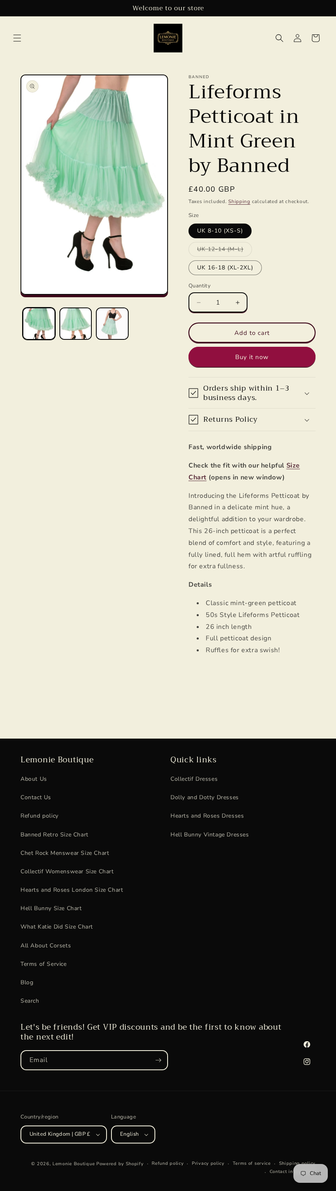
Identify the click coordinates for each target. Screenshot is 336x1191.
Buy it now (252, 357)
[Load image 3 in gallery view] (112, 323)
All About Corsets (45, 945)
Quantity (199, 285)
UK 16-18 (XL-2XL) (225, 267)
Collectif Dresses (194, 779)
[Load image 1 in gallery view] (39, 323)
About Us (33, 779)
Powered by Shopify (120, 1164)
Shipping (239, 201)
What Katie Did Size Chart (56, 927)
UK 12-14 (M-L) (224, 251)
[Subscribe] (158, 1060)
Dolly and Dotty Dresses (204, 797)
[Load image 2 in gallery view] (75, 323)
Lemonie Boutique (73, 1164)
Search (29, 1001)
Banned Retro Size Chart (54, 834)
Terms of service (252, 1163)
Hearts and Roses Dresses (207, 816)
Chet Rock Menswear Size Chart (64, 853)
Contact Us (35, 797)
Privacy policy (208, 1163)
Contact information (293, 1171)
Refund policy (39, 816)
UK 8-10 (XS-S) (220, 231)
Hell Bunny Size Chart (51, 908)
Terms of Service (43, 964)
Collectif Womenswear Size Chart (67, 871)
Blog (26, 982)
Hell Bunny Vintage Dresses (209, 834)
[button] (17, 38)
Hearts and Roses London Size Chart (71, 890)
